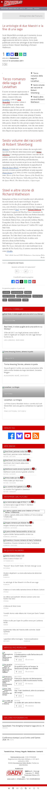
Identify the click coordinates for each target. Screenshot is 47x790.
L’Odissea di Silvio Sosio (12, 606)
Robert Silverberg (8, 296)
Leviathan (6, 99)
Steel (17, 209)
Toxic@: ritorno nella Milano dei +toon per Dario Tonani (23, 613)
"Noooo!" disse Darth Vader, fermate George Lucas (22, 566)
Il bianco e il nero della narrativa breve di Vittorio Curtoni (23, 590)
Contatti (39, 751)
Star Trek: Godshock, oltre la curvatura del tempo (29, 691)
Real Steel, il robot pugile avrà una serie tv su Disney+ (23, 327)
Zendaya (36, 8)
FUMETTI (17, 688)
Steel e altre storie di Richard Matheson (37, 99)
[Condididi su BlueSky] (12, 54)
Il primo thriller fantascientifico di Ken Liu (18, 534)
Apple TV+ (22, 8)
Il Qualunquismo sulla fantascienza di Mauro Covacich (28, 655)
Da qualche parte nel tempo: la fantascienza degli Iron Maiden (26, 667)
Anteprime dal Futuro (31, 15)
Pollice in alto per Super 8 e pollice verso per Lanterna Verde (23, 621)
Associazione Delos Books (22, 763)
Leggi (20, 660)
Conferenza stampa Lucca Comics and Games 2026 (21, 738)
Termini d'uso (9, 751)
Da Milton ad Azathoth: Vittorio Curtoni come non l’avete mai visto (21, 598)
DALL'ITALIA (17, 652)
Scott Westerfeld (17, 292)
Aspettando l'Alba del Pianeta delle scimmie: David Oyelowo (21, 631)
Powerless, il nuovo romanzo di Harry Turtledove (21, 543)
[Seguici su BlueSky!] (19, 436)
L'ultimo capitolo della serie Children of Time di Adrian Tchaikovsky (23, 516)
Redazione (14, 58)
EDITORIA (8, 394)
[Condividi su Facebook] (8, 54)
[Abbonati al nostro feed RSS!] (35, 436)
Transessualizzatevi (31, 639)
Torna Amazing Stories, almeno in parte (21, 364)
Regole (24, 751)
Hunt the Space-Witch (24, 296)
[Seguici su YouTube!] (27, 436)
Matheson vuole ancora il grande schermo (18, 472)
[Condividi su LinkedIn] (25, 54)
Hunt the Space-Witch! (10, 167)
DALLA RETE (9, 358)
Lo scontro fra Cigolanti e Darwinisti (16, 489)
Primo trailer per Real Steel (13, 481)
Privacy (18, 751)
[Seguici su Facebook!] (11, 436)
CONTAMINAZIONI (19, 664)
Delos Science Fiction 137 (12, 559)
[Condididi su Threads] (16, 54)
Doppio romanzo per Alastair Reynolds (17, 525)
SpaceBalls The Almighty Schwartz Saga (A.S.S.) (22, 726)
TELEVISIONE (10, 320)
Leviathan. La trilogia (13, 400)
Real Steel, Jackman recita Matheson (16, 454)
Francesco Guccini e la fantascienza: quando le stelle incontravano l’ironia (28, 679)
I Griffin (9, 251)
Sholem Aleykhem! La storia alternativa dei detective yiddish (22, 574)
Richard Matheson (34, 209)
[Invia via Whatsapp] (20, 54)
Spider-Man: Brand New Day (10, 8)
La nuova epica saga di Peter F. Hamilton (18, 505)
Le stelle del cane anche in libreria (27, 702)
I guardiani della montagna (13, 639)
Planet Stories (7, 172)
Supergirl (30, 8)
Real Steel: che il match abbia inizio (16, 463)
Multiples (5, 149)
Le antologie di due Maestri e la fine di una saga (20, 582)
